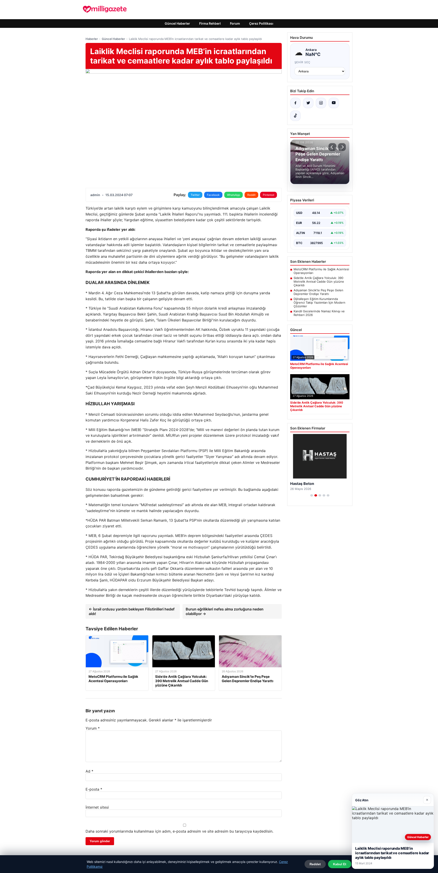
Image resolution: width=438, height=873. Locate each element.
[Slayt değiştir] (311, 495)
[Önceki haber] (332, 147)
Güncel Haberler (177, 23)
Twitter (195, 195)
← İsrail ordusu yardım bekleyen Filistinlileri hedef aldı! (132, 611)
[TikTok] (295, 115)
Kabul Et (339, 864)
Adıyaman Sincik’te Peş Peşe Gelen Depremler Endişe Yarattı (318, 292)
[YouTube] (333, 103)
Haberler (92, 39)
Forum (235, 23)
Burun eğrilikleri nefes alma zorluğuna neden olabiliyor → (224, 611)
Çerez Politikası (261, 23)
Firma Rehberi (210, 23)
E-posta (94, 789)
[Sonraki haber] (342, 147)
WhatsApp (233, 195)
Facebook (213, 195)
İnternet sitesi (97, 807)
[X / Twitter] (308, 103)
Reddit (251, 195)
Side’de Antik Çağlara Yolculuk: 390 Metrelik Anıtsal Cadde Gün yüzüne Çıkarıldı (319, 281)
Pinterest (268, 195)
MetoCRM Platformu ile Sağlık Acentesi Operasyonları (321, 271)
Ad (89, 771)
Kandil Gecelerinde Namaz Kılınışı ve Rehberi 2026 (319, 313)
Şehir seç (303, 62)
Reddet (315, 864)
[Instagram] (321, 103)
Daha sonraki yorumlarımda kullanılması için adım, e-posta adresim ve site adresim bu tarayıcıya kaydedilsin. (179, 831)
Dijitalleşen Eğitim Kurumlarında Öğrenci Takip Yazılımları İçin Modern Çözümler (319, 302)
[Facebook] (295, 103)
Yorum (93, 728)
